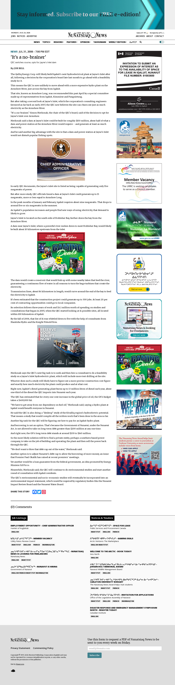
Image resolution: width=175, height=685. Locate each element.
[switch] (161, 42)
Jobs (13, 36)
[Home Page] (87, 35)
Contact (159, 36)
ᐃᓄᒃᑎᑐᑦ (133, 42)
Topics (46, 42)
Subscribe (95, 655)
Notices (21, 36)
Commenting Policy (43, 648)
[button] (13, 670)
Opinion (84, 42)
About (149, 36)
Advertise (32, 36)
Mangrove (20, 664)
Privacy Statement (20, 648)
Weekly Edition (117, 42)
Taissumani (99, 42)
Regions (58, 42)
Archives (140, 36)
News (37, 42)
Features (71, 42)
